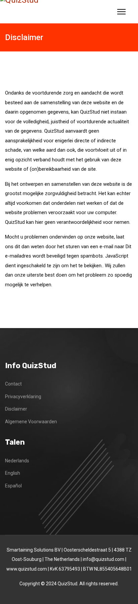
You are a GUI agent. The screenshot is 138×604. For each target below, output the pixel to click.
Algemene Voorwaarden (31, 421)
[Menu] (121, 12)
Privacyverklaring (23, 396)
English (12, 473)
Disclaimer (16, 409)
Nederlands (17, 460)
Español (13, 485)
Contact (13, 384)
